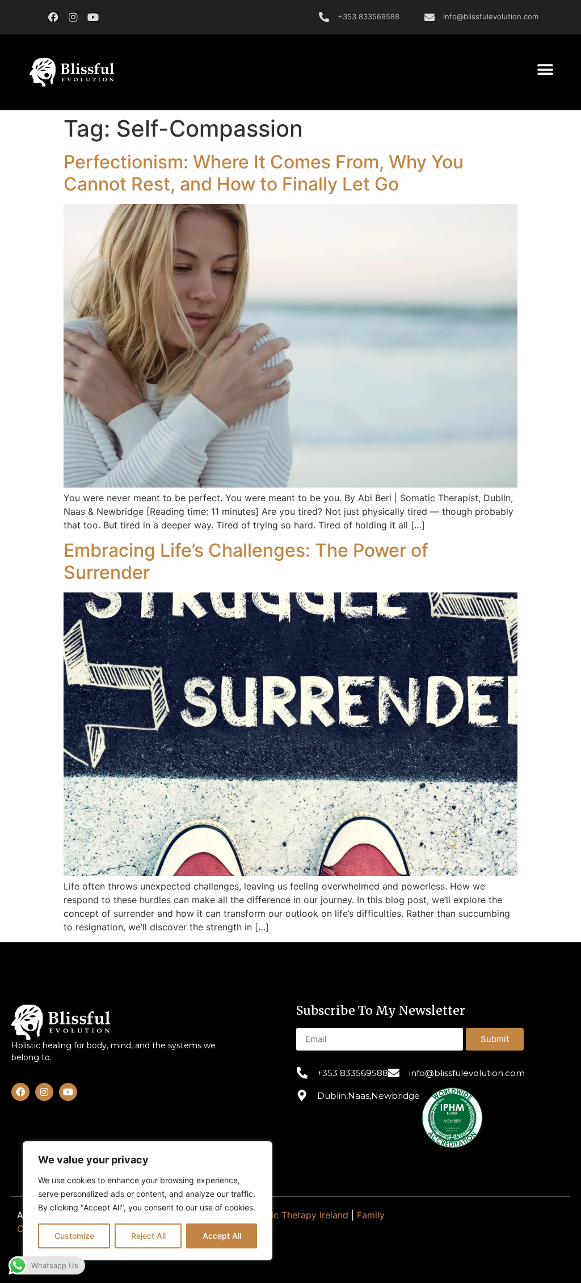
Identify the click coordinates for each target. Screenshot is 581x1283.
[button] (71, 72)
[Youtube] (93, 17)
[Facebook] (53, 17)
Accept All (222, 1235)
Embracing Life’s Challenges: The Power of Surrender (246, 561)
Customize (74, 1235)
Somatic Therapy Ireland (295, 1215)
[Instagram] (73, 17)
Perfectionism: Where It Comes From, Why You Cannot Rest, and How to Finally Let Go (264, 172)
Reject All (148, 1235)
